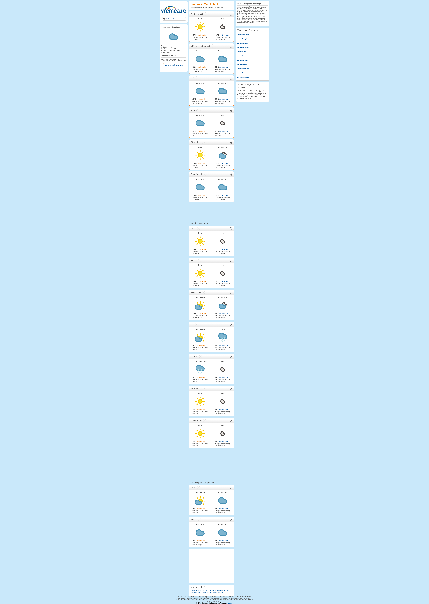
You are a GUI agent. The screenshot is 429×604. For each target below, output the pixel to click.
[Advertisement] (211, 211)
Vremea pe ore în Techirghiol (174, 65)
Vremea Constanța (243, 35)
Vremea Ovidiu (241, 73)
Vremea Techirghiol (243, 77)
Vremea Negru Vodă (243, 68)
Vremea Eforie (241, 51)
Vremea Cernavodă (243, 47)
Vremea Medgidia (242, 43)
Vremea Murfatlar (242, 60)
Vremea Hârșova (242, 56)
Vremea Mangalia (242, 39)
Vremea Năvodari (242, 64)
